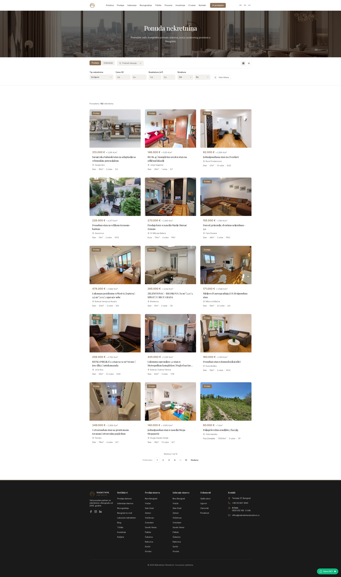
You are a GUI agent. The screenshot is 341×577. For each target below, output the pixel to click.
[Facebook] (91, 511)
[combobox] (130, 63)
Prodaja (120, 5)
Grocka (148, 551)
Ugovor (203, 503)
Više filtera (224, 77)
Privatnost (204, 513)
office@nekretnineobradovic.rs (245, 515)
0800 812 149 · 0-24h (241, 510)
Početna (110, 5)
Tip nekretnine (96, 72)
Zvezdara (149, 522)
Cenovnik (204, 508)
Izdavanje (132, 5)
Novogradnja (146, 5)
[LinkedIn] (100, 511)
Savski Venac (151, 527)
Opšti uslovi (205, 498)
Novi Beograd (151, 498)
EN (245, 5)
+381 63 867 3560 (240, 503)
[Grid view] (243, 63)
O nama (192, 5)
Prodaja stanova (124, 498)
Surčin (147, 546)
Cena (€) (120, 72)
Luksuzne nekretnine (126, 518)
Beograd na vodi (124, 513)
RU (249, 5)
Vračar (148, 503)
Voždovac (149, 518)
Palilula (148, 532)
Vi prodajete (218, 5)
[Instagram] (95, 511)
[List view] (249, 63)
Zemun (148, 513)
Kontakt (202, 5)
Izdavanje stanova (125, 503)
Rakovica (149, 542)
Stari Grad (149, 508)
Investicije (180, 5)
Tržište (158, 5)
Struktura (181, 72)
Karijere (120, 537)
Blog (119, 522)
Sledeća (194, 460)
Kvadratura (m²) (156, 72)
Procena (168, 5)
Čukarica (149, 537)
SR (240, 5)
